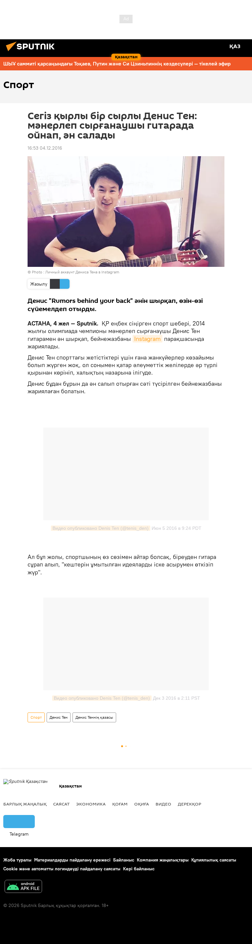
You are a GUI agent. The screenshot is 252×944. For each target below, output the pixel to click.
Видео (163, 804)
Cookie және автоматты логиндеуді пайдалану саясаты (61, 869)
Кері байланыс (139, 869)
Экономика (91, 804)
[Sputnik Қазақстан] (32, 52)
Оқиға (141, 804)
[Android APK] (23, 887)
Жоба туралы (17, 860)
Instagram (147, 338)
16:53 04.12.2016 (45, 148)
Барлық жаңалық (25, 804)
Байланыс (123, 860)
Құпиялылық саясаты (213, 860)
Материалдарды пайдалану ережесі (72, 860)
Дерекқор (189, 804)
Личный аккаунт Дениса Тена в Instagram (82, 271)
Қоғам (120, 804)
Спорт (36, 717)
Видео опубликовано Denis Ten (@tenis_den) (100, 528)
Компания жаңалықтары (163, 860)
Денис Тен (59, 717)
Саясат (61, 804)
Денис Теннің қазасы (94, 717)
